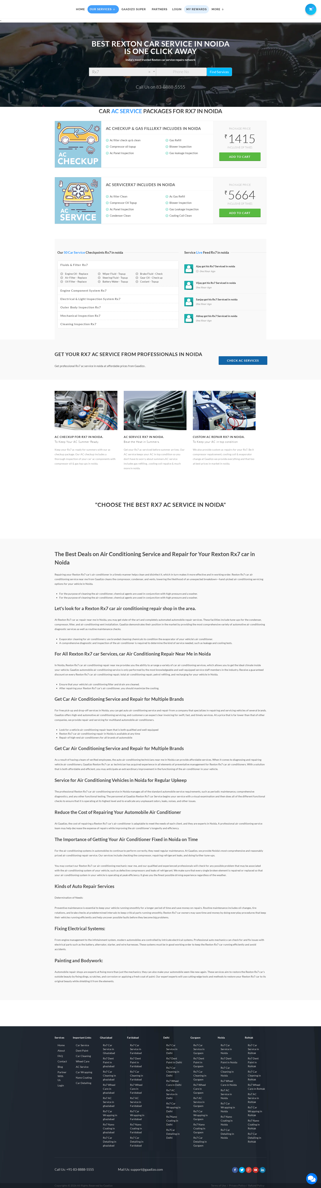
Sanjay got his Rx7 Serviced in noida (216, 299)
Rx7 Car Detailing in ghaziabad (109, 1141)
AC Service (82, 1066)
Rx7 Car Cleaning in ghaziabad (109, 1075)
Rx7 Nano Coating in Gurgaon (199, 1128)
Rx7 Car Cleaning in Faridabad (136, 1075)
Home (61, 1045)
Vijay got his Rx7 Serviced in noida (216, 282)
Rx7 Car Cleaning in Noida (227, 1071)
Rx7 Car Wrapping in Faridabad (137, 1115)
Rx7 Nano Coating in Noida (227, 1120)
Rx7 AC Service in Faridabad (136, 1101)
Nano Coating (84, 1077)
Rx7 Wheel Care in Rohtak (256, 1086)
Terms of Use (218, 1185)
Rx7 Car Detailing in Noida (227, 1133)
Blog (60, 1066)
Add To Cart (240, 156)
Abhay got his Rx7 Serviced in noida (216, 316)
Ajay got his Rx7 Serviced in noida (215, 266)
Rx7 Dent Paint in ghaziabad (108, 1062)
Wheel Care (82, 1061)
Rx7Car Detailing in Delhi (173, 1133)
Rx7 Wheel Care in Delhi (173, 1082)
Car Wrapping (84, 1072)
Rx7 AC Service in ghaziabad (108, 1101)
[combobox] (122, 72)
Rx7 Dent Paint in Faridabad (136, 1062)
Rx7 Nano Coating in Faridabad (136, 1128)
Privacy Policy (237, 1185)
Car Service (82, 1045)
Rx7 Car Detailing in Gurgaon (200, 1141)
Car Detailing (83, 1083)
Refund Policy (256, 1185)
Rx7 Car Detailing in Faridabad (136, 1141)
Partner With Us (62, 1076)
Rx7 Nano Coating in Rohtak (254, 1124)
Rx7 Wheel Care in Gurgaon (199, 1088)
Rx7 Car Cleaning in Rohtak (254, 1075)
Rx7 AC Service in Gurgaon (199, 1101)
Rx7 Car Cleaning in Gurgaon (199, 1075)
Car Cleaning (83, 1056)
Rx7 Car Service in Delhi (171, 1049)
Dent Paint (82, 1050)
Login (61, 1085)
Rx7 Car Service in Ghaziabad (109, 1049)
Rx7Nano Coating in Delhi (172, 1120)
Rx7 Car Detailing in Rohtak (254, 1137)
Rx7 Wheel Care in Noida (229, 1082)
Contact (62, 1061)
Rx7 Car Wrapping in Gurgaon (200, 1115)
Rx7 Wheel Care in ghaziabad (109, 1088)
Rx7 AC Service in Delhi (171, 1094)
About (61, 1050)
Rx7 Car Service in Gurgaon (199, 1049)
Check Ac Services (243, 360)
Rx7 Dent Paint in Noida (229, 1060)
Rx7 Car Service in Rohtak (253, 1049)
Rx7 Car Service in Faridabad (136, 1049)
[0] (310, 8)
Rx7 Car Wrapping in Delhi (173, 1107)
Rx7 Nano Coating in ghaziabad (109, 1128)
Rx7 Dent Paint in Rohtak (253, 1062)
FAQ (60, 1056)
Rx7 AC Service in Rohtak (253, 1098)
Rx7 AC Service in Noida (226, 1094)
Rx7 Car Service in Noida (226, 1049)
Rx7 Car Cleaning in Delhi (172, 1071)
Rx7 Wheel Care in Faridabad (136, 1088)
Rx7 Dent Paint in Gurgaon (198, 1062)
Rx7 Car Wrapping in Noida (228, 1107)
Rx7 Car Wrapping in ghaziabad (110, 1115)
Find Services (219, 72)
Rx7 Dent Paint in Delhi (174, 1060)
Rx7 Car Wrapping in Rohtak (255, 1111)
